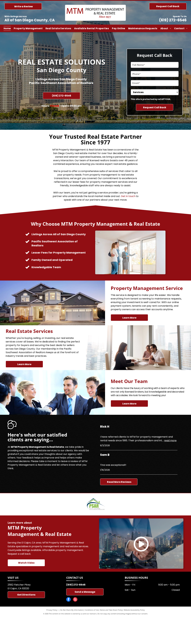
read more (170, 440)
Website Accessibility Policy (134, 610)
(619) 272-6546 (173, 20)
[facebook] (68, 599)
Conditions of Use (92, 610)
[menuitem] (7, 28)
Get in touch (128, 196)
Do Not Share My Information (71, 610)
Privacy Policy (51, 610)
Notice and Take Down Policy (111, 610)
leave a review (69, 461)
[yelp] (75, 599)
